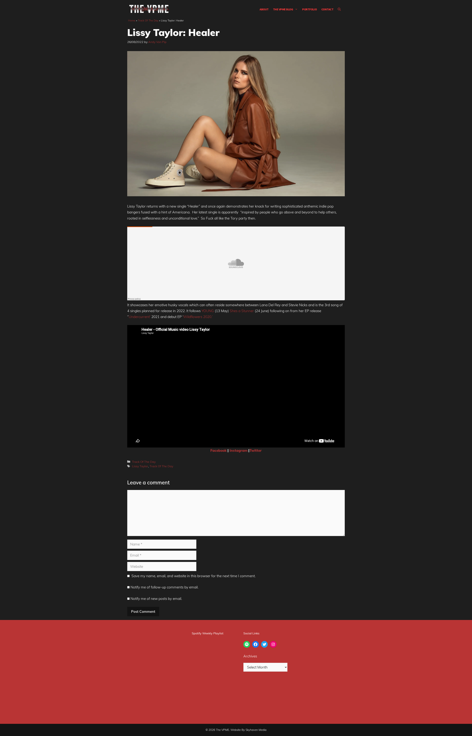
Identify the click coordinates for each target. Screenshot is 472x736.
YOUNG (207, 311)
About (264, 9)
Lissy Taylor (140, 466)
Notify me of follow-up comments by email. (164, 587)
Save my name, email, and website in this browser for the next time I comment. (193, 576)
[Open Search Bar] (339, 9)
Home (131, 20)
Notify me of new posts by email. (156, 598)
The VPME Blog (283, 9)
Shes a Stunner (241, 311)
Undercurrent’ (139, 317)
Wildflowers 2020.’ (198, 317)
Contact (327, 9)
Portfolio (309, 9)
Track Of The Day (148, 20)
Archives (250, 656)
